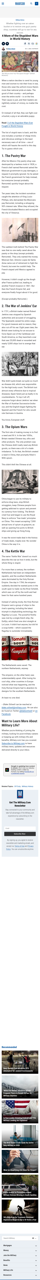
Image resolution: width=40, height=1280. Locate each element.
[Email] (32, 43)
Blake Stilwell (11, 49)
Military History (20, 20)
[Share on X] (29, 43)
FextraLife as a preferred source (22, 772)
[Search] (31, 3)
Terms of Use (19, 846)
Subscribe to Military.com (13, 743)
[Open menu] (3, 3)
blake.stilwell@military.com (14, 707)
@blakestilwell (25, 711)
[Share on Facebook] (25, 43)
